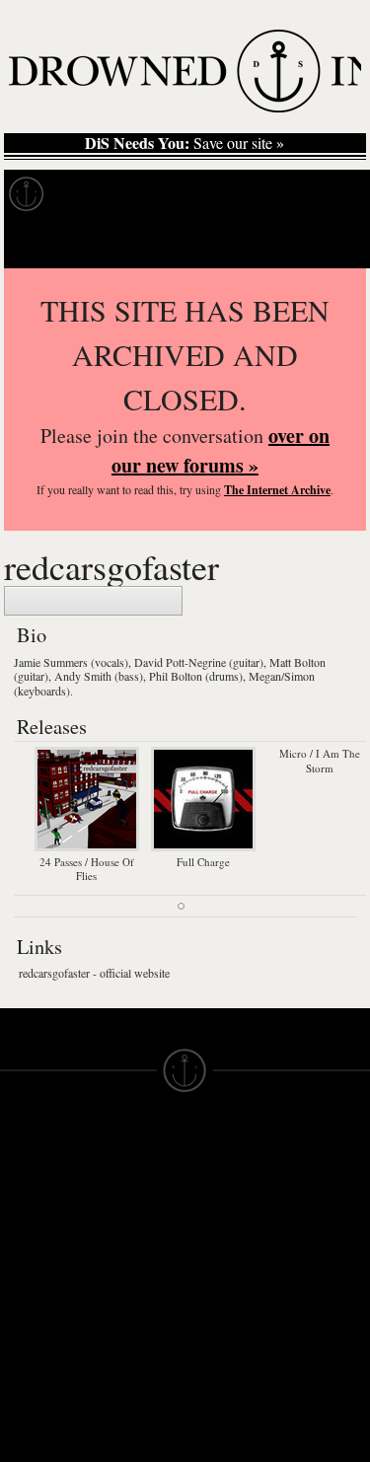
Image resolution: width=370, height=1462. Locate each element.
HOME (22, 1196)
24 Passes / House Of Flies (86, 868)
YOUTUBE (129, 1363)
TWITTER (125, 1310)
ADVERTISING (235, 1213)
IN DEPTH (34, 1249)
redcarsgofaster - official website (94, 973)
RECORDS (37, 1284)
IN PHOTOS (41, 1267)
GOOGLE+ (130, 1274)
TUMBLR (123, 1345)
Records (98, 194)
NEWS (22, 1231)
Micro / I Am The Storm (319, 760)
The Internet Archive (277, 489)
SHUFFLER (132, 1328)
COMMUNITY (46, 1409)
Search (326, 243)
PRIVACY (217, 1196)
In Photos (289, 194)
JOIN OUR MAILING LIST (129, 1195)
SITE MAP (34, 1213)
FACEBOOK (134, 1292)
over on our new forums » (220, 450)
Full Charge (203, 861)
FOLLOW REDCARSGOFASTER (93, 601)
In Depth (191, 194)
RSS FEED (130, 1381)
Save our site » (184, 143)
